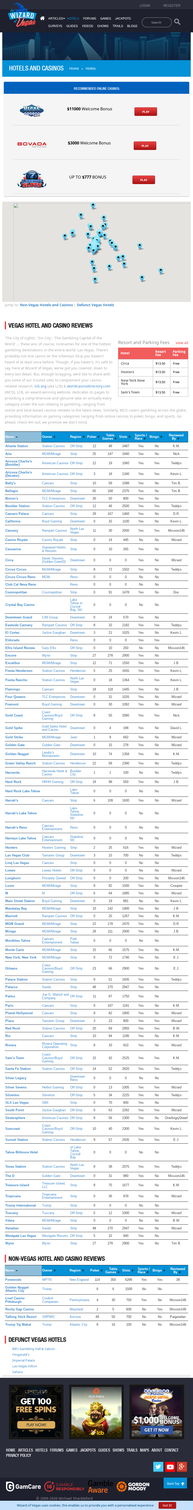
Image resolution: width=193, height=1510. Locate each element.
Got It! (167, 1505)
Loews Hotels (52, 870)
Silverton (48, 1095)
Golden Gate (51, 745)
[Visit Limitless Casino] (36, 1411)
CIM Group (50, 617)
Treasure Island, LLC (54, 1184)
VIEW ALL (182, 342)
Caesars (48, 483)
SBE (45, 1102)
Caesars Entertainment (52, 827)
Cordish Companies (50, 1299)
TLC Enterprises (54, 498)
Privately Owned (54, 878)
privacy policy (18, 1455)
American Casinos (55, 463)
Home (74, 68)
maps (144, 1450)
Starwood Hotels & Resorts (54, 548)
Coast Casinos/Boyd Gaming (52, 715)
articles (25, 1450)
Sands (46, 987)
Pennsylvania (79, 1300)
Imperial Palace (23, 1360)
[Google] (182, 1467)
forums (89, 18)
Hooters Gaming (54, 847)
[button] (93, 206)
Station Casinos (53, 446)
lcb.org (40, 386)
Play (145, 112)
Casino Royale (52, 540)
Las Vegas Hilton (24, 1366)
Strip (73, 454)
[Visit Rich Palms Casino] (96, 1411)
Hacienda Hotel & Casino (54, 772)
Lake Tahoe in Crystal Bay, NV (76, 605)
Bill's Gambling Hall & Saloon (33, 1348)
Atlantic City (78, 1324)
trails (118, 26)
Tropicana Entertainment (52, 1196)
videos (87, 26)
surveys (55, 26)
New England (79, 1280)
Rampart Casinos (54, 530)
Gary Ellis (49, 648)
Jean (73, 737)
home (11, 1450)
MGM (46, 577)
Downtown (77, 498)
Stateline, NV (77, 838)
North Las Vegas (77, 530)
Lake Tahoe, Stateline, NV (77, 813)
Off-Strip (76, 446)
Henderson (78, 671)
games (105, 18)
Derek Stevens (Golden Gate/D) (54, 560)
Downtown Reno (77, 1078)
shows (103, 26)
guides (72, 26)
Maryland (76, 1309)
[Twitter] (158, 1467)
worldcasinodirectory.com (88, 386)
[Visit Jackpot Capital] (157, 1411)
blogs (132, 26)
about (157, 1450)
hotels (73, 18)
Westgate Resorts (55, 1236)
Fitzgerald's (20, 1354)
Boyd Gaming (52, 521)
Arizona (75, 1317)
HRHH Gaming (52, 782)
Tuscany (48, 1213)
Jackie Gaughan (54, 632)
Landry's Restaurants (51, 754)
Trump (46, 1205)
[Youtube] (170, 1467)
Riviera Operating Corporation (54, 1045)
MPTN (47, 1280)
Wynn (46, 655)
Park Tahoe (74, 940)
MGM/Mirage (51, 454)
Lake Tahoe (74, 791)
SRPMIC (48, 1317)
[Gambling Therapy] (133, 1486)
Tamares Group (53, 855)
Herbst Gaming (53, 1087)
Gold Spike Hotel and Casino (54, 728)
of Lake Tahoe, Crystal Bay (75, 1152)
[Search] (177, 22)
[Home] (41, 19)
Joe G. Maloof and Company (55, 996)
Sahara (17, 1372)
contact (171, 1450)
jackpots (123, 18)
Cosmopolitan (52, 592)
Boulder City (75, 772)
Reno (74, 577)
